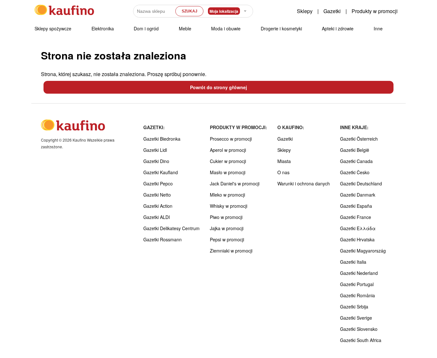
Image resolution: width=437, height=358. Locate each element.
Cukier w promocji (228, 161)
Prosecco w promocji (231, 139)
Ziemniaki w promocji (231, 250)
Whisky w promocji (228, 206)
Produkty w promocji (375, 11)
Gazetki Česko (354, 172)
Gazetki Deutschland (361, 183)
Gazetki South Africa (360, 340)
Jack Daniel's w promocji (234, 183)
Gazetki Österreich (359, 139)
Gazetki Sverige (356, 318)
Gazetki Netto (157, 194)
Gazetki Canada (356, 161)
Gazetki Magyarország (363, 250)
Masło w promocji (227, 172)
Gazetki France (355, 217)
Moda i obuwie (226, 28)
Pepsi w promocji (227, 239)
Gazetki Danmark (357, 194)
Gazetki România (357, 295)
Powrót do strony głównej (218, 87)
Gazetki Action (157, 206)
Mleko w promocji (227, 194)
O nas (283, 172)
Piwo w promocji (226, 217)
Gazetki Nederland (359, 273)
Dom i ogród (146, 28)
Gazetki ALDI (156, 217)
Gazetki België (354, 150)
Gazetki (332, 11)
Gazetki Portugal (357, 284)
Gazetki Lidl (155, 150)
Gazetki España (356, 206)
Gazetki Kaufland (160, 172)
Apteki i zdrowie (338, 28)
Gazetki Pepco (158, 183)
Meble (185, 28)
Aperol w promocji (228, 150)
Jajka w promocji (226, 228)
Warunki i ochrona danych (303, 183)
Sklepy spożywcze (53, 28)
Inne (378, 28)
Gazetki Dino (156, 161)
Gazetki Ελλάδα (358, 228)
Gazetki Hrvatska (357, 239)
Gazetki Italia (353, 262)
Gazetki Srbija (354, 306)
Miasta (284, 161)
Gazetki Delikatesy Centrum (171, 228)
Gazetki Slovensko (358, 329)
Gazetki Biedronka (161, 139)
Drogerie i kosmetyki (281, 28)
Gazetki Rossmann (162, 239)
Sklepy (305, 11)
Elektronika (102, 28)
